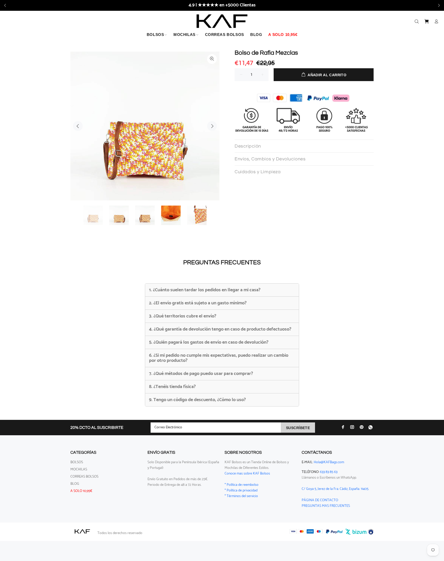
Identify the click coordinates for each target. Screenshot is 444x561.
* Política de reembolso (241, 485)
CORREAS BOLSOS (84, 477)
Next (212, 126)
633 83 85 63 (328, 472)
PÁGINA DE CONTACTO (320, 500)
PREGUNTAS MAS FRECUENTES (326, 506)
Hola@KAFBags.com (329, 462)
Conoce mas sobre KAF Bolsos (247, 474)
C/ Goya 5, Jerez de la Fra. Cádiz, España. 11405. (335, 489)
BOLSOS (76, 462)
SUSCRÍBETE (298, 428)
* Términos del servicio (241, 496)
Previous (78, 126)
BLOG (74, 484)
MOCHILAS (78, 469)
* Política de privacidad (241, 491)
